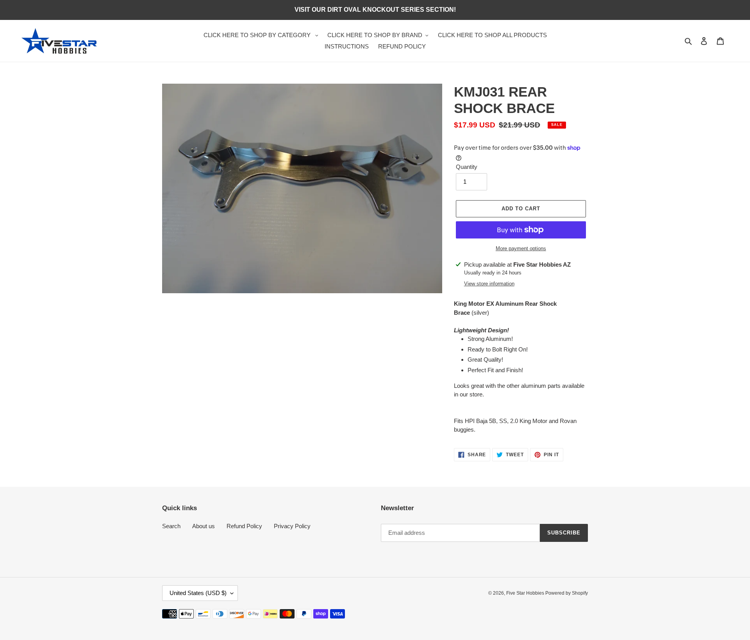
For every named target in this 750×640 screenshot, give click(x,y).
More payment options (521, 248)
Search (171, 526)
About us (203, 526)
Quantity (466, 166)
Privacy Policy (292, 526)
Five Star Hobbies (525, 593)
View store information (489, 284)
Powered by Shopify (566, 593)
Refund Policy (244, 526)
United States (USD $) (198, 593)
